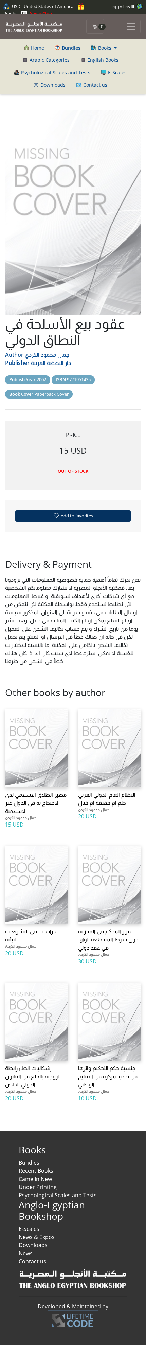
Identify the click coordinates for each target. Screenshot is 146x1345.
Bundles (29, 1162)
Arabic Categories (49, 60)
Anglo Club (40, 13)
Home (37, 48)
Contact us (94, 85)
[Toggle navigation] (131, 26)
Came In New (35, 1179)
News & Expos (37, 1237)
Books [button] (105, 48)
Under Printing (38, 1187)
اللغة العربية (123, 6)
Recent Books (36, 1170)
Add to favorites (76, 516)
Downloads (52, 85)
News (26, 1253)
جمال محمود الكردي (47, 354)
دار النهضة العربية (51, 363)
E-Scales (117, 72)
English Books (102, 60)
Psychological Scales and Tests (55, 72)
